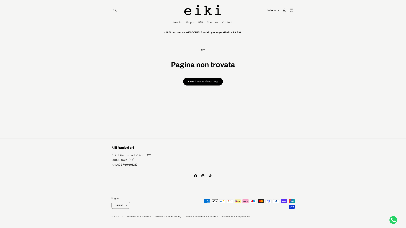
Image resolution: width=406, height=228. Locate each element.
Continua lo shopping (203, 81)
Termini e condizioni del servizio (201, 216)
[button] (115, 10)
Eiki (122, 216)
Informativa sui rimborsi (139, 216)
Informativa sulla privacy (168, 216)
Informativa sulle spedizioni (235, 216)
